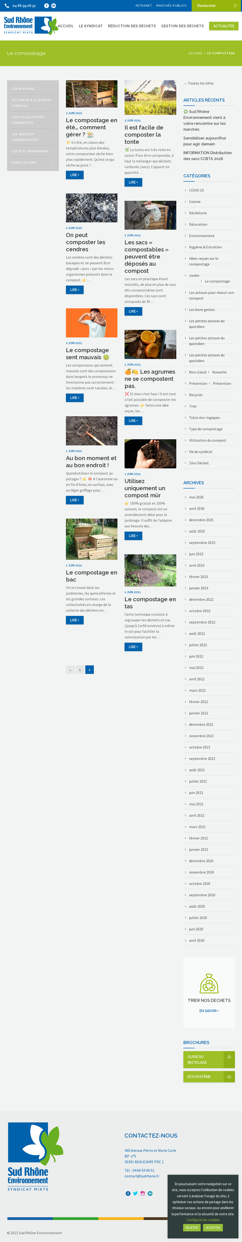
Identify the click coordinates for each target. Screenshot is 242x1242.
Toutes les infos (201, 83)
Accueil (66, 26)
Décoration (198, 224)
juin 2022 (196, 656)
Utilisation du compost (207, 440)
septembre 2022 (202, 622)
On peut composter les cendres (85, 242)
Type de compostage (206, 428)
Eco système (199, 1077)
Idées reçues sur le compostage (203, 261)
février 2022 (198, 701)
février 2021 (198, 838)
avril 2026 (196, 508)
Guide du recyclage (197, 1059)
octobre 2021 (199, 747)
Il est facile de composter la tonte (144, 134)
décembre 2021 (201, 724)
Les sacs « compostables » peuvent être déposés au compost (147, 256)
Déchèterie (198, 213)
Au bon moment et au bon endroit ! (91, 462)
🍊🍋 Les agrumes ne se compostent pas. (150, 378)
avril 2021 (196, 815)
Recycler (196, 394)
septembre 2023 (202, 542)
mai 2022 (196, 667)
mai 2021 (196, 804)
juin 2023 (196, 554)
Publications (24, 162)
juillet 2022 (198, 644)
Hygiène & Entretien (205, 247)
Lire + (74, 175)
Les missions (23, 88)
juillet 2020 (198, 917)
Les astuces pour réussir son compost (211, 295)
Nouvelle (219, 372)
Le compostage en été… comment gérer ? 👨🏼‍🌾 (91, 127)
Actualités (223, 26)
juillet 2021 (198, 781)
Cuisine (195, 201)
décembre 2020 (201, 860)
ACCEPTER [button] (213, 1228)
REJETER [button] (192, 1228)
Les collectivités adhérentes (28, 120)
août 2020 (197, 906)
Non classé (198, 372)
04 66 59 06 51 (24, 6)
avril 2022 (196, 679)
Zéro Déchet (199, 463)
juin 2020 (196, 929)
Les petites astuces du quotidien (207, 323)
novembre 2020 (201, 872)
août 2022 (197, 633)
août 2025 (197, 531)
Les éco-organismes (30, 151)
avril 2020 (196, 940)
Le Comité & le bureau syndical (31, 103)
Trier (193, 406)
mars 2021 (197, 826)
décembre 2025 (201, 519)
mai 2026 (196, 497)
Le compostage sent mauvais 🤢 (88, 354)
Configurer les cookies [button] (203, 1220)
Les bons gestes (202, 309)
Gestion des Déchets (182, 26)
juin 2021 (196, 792)
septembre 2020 (202, 894)
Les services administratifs (25, 137)
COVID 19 (196, 190)
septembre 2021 (202, 758)
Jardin (194, 275)
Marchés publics (171, 5)
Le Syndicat (91, 26)
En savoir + (209, 1011)
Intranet (144, 5)
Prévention (198, 383)
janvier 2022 (198, 713)
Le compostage (217, 281)
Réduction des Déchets (132, 26)
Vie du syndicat (200, 451)
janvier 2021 (198, 849)
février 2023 (198, 576)
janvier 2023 (198, 588)
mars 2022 (197, 690)
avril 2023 (196, 565)
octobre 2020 (199, 883)
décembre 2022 (201, 599)
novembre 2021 (201, 735)
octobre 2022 (199, 610)
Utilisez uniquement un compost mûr (145, 488)
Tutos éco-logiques (204, 417)
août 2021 (197, 769)
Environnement (202, 235)
